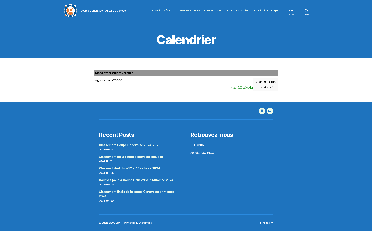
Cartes (228, 10)
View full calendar (242, 88)
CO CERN (114, 222)
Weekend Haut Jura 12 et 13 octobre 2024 (129, 168)
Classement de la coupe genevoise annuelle (131, 157)
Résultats (169, 10)
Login (274, 10)
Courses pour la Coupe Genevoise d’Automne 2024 (136, 180)
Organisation (260, 10)
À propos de (210, 10)
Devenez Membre (189, 10)
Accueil (156, 10)
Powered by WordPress (138, 222)
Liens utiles (242, 10)
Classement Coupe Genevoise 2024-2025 (129, 145)
